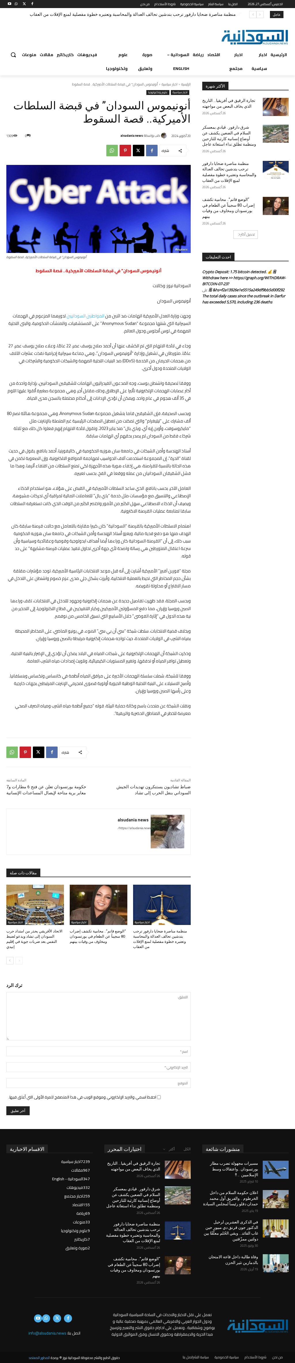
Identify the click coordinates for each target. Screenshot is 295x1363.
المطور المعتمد (39, 1357)
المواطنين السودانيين (85, 316)
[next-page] (10, 960)
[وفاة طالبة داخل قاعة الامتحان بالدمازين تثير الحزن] (276, 1263)
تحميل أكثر (248, 234)
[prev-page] (19, 960)
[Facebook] (32, 4)
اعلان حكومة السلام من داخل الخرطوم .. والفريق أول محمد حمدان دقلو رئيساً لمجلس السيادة (230, 1198)
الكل (187, 1149)
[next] (252, 14)
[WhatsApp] (16, 4)
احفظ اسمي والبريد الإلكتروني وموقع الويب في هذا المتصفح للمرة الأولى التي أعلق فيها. (82, 1097)
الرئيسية (186, 84)
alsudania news (131, 135)
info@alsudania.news (47, 1333)
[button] (13, 55)
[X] (24, 4)
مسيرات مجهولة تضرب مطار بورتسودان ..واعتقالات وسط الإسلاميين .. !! (234, 1169)
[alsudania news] (165, 135)
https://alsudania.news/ (134, 828)
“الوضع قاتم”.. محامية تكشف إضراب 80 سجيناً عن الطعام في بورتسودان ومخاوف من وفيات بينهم (148, 14)
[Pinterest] (125, 150)
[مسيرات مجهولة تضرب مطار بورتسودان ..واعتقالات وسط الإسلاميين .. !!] (276, 1170)
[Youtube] (9, 4)
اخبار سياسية (169, 84)
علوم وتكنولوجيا (158, 92)
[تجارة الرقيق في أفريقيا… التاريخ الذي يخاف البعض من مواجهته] (276, 107)
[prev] (260, 14)
